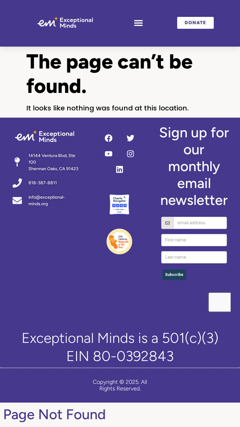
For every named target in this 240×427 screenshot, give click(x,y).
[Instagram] (130, 153)
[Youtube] (108, 153)
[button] (138, 23)
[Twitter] (130, 138)
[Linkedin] (119, 169)
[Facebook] (108, 138)
